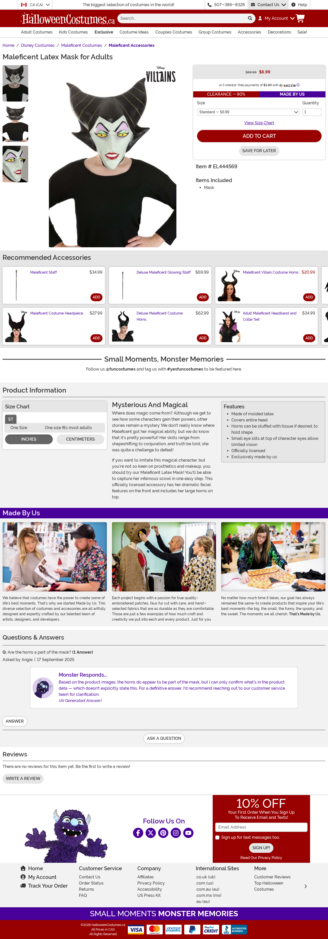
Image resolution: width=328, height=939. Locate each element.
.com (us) (204, 883)
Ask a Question (164, 738)
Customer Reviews (272, 877)
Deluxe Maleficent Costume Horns (160, 316)
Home (35, 868)
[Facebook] (138, 833)
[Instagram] (176, 833)
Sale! (302, 32)
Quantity (310, 102)
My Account (42, 877)
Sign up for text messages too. (250, 837)
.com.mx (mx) (208, 895)
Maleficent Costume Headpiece (56, 313)
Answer (15, 721)
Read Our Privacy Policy (261, 857)
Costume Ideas (134, 32)
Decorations (279, 32)
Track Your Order (48, 886)
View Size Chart (259, 122)
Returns (86, 889)
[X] (151, 833)
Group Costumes (215, 32)
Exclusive (104, 32)
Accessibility (149, 889)
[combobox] (181, 18)
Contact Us (268, 4)
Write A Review (23, 778)
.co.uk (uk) (206, 877)
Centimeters (80, 439)
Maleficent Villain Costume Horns (271, 272)
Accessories (249, 32)
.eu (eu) (203, 901)
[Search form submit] (250, 18)
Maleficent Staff (43, 272)
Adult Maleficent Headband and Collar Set (269, 316)
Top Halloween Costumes (268, 886)
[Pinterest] (163, 833)
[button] (276, 18)
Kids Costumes (73, 32)
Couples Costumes (173, 32)
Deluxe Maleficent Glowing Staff (164, 272)
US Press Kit (149, 895)
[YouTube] (188, 833)
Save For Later (259, 150)
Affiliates (145, 877)
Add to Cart (259, 136)
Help (302, 4)
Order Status (91, 883)
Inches (28, 439)
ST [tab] (10, 419)
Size (201, 102)
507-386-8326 (229, 4)
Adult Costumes (37, 32)
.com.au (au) (207, 889)
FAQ (83, 895)
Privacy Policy (151, 883)
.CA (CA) (36, 5)
